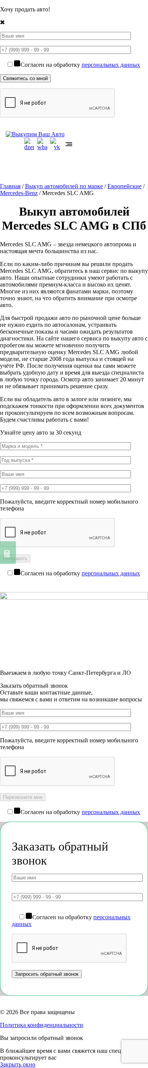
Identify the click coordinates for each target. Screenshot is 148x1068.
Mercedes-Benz (19, 193)
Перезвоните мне (23, 797)
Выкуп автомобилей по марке (64, 186)
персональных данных (111, 64)
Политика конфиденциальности (41, 1025)
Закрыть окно (17, 1064)
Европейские (124, 186)
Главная (10, 186)
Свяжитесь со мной (25, 78)
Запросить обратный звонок (47, 974)
